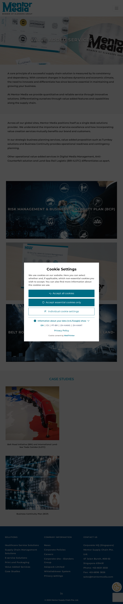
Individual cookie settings (63, 311)
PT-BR (54, 325)
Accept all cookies (63, 293)
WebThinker (69, 335)
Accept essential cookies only (63, 302)
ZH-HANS (65, 325)
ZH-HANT (77, 325)
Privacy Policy (61, 330)
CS (47, 325)
